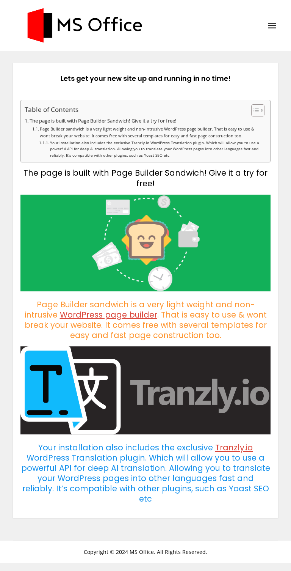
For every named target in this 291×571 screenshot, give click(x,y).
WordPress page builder (108, 314)
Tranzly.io (234, 447)
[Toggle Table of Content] (254, 110)
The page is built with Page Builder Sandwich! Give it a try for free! (103, 121)
